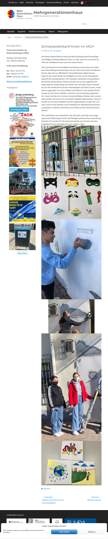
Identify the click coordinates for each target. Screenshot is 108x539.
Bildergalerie (63, 31)
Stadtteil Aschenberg (37, 31)
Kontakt (66, 2)
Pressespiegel (39, 2)
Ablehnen (91, 532)
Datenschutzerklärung (53, 2)
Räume (51, 31)
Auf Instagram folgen (19, 109)
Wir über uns (13, 2)
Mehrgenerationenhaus (57, 12)
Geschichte (29, 2)
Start (10, 37)
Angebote (21, 31)
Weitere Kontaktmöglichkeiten (19, 81)
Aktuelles (11, 31)
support (58, 51)
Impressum (75, 2)
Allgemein (19, 37)
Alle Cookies (64, 532)
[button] (22, 126)
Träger (21, 2)
